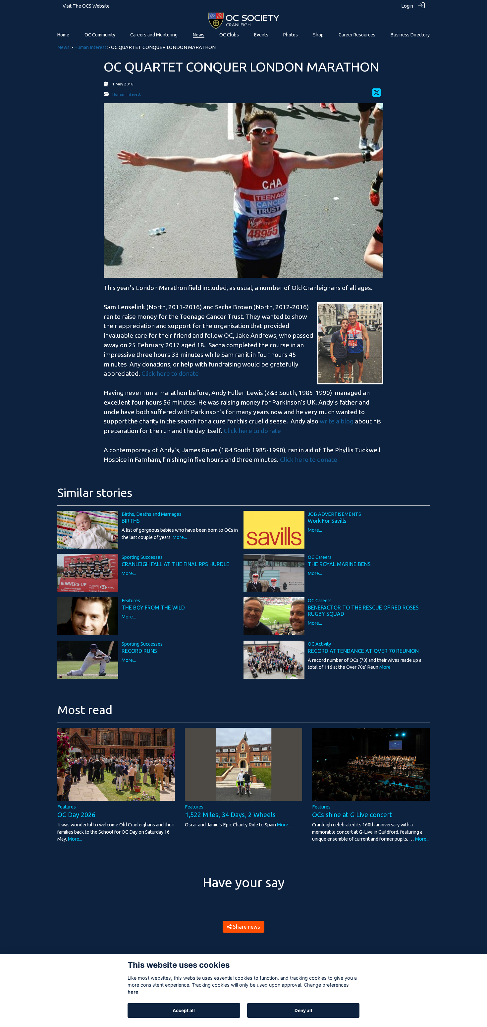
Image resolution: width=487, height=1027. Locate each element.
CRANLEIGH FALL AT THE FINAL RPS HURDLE (175, 564)
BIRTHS (131, 521)
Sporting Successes (142, 557)
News (63, 47)
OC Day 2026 (76, 814)
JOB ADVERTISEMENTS (334, 514)
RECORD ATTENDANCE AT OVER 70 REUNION (363, 651)
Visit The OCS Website (86, 6)
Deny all (303, 1010)
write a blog (336, 421)
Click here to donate (170, 373)
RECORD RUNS (139, 651)
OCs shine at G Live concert (352, 814)
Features (131, 600)
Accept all (184, 1010)
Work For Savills (327, 521)
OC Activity (319, 644)
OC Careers (320, 557)
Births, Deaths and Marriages (152, 514)
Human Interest (90, 47)
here (133, 992)
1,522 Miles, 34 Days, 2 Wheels (230, 814)
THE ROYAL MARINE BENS (339, 564)
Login (407, 6)
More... (180, 537)
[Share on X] (376, 94)
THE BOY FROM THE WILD (153, 608)
